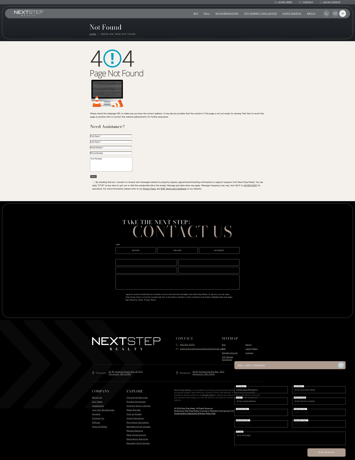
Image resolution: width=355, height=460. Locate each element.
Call (240, 365)
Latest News (251, 349)
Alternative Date (243, 420)
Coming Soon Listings (138, 406)
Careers (96, 414)
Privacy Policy (149, 189)
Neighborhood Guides (139, 426)
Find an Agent (134, 414)
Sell (207, 13)
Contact (249, 353)
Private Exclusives (136, 402)
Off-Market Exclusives (260, 13)
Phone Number (299, 398)
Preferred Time (300, 409)
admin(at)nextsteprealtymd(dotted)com (201, 349)
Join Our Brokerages (103, 410)
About (311, 13)
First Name (241, 386)
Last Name (298, 386)
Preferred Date (242, 409)
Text (248, 365)
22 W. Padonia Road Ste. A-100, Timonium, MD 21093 (126, 373)
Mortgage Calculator (138, 422)
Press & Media (99, 426)
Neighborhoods (227, 13)
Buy (196, 13)
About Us (97, 397)
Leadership (98, 406)
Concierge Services (137, 397)
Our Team (97, 402)
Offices (96, 422)
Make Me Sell (134, 410)
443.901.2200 (250, 185)
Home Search (291, 13)
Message (240, 432)
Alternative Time (301, 420)
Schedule (259, 365)
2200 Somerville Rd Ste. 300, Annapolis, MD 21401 (209, 373)
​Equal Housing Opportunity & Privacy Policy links (194, 413)
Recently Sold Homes (138, 443)
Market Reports (135, 431)
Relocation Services (137, 439)
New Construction (136, 435)
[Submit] (235, 285)
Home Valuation (135, 418)
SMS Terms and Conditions (173, 189)
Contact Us (98, 418)
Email (239, 398)
